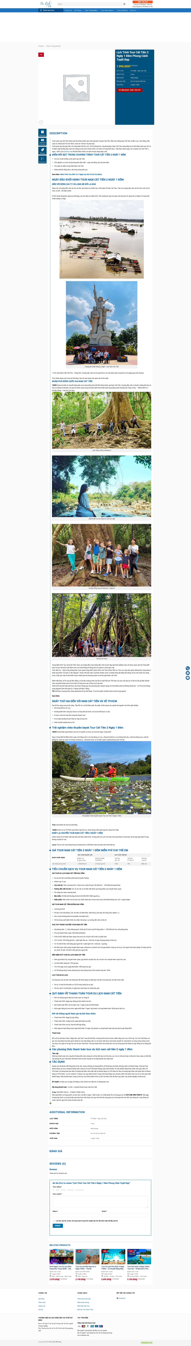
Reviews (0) (42, 162)
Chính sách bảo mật (84, 1299)
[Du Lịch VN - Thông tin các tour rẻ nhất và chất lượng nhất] (46, 4)
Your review (57, 1194)
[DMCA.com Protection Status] (147, 1342)
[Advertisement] (95, 27)
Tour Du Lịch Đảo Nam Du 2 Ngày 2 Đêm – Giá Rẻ (86, 1268)
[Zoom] (41, 122)
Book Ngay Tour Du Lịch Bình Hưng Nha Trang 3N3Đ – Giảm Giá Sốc (61, 1268)
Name (55, 1211)
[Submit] (124, 4)
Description (42, 135)
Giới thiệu (41, 1299)
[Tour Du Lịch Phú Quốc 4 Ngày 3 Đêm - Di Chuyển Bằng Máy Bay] (113, 1257)
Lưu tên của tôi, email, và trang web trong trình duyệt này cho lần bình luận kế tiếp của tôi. (87, 1221)
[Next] (151, 1266)
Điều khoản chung (83, 1302)
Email (104, 1211)
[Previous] (49, 1266)
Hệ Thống (77, 10)
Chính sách (42, 1302)
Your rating (57, 1187)
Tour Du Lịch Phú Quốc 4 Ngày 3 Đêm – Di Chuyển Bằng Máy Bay (112, 1268)
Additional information (42, 143)
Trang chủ (68, 10)
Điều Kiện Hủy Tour (83, 1306)
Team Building (122, 10)
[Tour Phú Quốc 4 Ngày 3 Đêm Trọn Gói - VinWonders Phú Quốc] (139, 1257)
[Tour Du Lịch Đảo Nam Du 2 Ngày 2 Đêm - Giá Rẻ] (87, 1257)
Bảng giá (42, 153)
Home (40, 46)
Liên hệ (40, 1309)
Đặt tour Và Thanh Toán (85, 1309)
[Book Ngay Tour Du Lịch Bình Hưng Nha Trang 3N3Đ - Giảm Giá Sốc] (62, 1257)
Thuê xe (133, 10)
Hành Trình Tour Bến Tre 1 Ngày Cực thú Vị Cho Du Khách (81, 174)
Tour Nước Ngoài (107, 10)
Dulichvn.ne (68, 151)
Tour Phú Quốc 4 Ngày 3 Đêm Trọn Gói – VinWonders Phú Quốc (138, 1268)
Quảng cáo (41, 1306)
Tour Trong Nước (91, 10)
